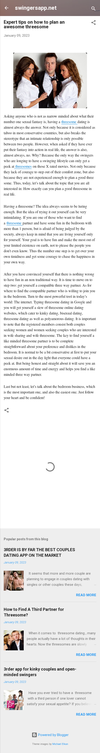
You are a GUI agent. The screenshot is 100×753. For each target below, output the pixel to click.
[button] (93, 23)
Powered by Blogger (53, 735)
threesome (68, 121)
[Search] (93, 9)
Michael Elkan (60, 744)
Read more (86, 595)
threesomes (23, 166)
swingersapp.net (36, 8)
